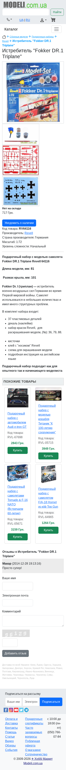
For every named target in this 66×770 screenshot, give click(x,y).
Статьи (10, 736)
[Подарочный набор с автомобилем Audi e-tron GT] (18, 397)
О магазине (33, 750)
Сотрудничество (36, 754)
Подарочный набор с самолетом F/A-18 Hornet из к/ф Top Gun (48, 497)
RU (28, 20)
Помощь (10, 732)
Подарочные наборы (43, 36)
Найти (57, 12)
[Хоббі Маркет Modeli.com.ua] (25, 4)
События (11, 750)
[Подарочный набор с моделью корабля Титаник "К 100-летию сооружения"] (48, 394)
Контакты (11, 727)
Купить (17, 450)
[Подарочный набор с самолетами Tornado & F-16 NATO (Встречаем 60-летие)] (18, 473)
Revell (5, 41)
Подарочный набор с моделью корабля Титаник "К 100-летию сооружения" (47, 419)
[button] (9, 19)
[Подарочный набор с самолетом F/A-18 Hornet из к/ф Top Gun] (48, 474)
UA (21, 20)
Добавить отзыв (15, 653)
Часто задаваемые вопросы (33, 732)
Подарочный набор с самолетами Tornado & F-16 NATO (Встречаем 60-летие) (18, 500)
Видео (9, 741)
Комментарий (11, 611)
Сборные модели (19, 36)
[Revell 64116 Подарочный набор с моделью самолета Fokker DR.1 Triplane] (33, 92)
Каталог (11, 29)
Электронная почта (15, 595)
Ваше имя (9, 578)
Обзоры (10, 745)
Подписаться (51, 701)
